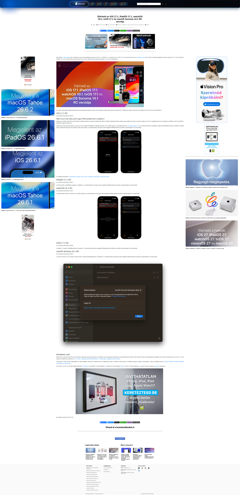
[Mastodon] (148, 468)
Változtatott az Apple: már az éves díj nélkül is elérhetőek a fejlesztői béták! (89, 176)
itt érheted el (85, 366)
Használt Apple (113, 3)
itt (104, 366)
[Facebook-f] (138, 468)
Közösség (99, 3)
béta (118, 24)
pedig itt (157, 366)
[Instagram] (145, 468)
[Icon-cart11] (163, 4)
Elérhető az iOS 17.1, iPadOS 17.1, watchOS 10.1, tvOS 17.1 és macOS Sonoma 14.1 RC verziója (120, 19)
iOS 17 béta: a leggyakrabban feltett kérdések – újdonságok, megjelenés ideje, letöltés (97, 358)
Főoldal (92, 3)
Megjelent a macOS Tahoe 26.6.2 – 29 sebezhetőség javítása (14, 117)
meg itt (122, 366)
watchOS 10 (141, 24)
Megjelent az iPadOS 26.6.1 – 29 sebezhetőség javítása (13, 148)
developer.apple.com (133, 125)
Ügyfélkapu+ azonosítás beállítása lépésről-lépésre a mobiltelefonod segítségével (137, 457)
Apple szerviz (123, 3)
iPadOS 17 (125, 24)
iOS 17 (120, 24)
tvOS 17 (136, 24)
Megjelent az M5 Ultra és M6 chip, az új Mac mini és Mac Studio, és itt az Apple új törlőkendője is (206, 218)
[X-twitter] (142, 468)
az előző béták (66, 57)
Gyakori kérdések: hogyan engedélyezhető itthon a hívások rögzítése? (149, 456)
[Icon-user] (166, 4)
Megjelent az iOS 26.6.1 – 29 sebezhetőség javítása (12, 179)
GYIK (106, 3)
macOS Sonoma (131, 24)
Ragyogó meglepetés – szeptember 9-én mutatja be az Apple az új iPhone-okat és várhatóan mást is (207, 187)
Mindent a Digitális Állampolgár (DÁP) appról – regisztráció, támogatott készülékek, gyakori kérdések (125, 457)
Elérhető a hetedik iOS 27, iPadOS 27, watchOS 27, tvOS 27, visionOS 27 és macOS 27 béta (205, 248)
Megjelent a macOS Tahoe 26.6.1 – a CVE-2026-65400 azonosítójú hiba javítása (18, 210)
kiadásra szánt (141, 57)
